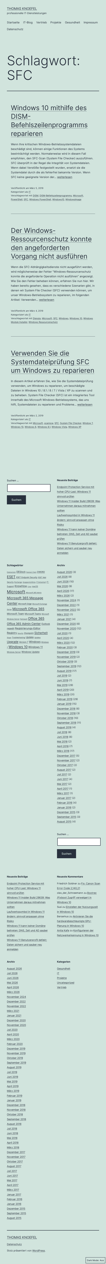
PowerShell (16, 199)
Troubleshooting (18, 637)
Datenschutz (15, 29)
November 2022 (66, 609)
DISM (35, 195)
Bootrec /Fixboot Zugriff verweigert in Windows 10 (77, 897)
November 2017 (66, 760)
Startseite (13, 22)
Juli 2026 (62, 576)
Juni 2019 (62, 680)
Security (20, 633)
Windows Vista (59, 426)
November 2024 (66, 600)
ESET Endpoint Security (26, 577)
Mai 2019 (62, 685)
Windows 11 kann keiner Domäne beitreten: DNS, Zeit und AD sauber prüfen (77, 534)
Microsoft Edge (25, 604)
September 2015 (66, 816)
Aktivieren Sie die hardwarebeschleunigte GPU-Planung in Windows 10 (75, 921)
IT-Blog (28, 22)
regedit (10, 628)
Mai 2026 (62, 586)
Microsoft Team (15, 613)
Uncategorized (65, 982)
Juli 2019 (62, 675)
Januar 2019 (64, 703)
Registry (12, 632)
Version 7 (23, 642)
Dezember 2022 (66, 605)
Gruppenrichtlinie (29, 582)
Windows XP (74, 426)
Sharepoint (29, 633)
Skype (9, 637)
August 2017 (64, 769)
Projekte (55, 22)
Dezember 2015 (66, 812)
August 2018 (64, 727)
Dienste (37, 318)
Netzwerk (23, 619)
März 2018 (63, 750)
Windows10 (58, 199)
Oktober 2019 (65, 661)
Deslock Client (31, 572)
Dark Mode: (93, 1260)
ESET (11, 577)
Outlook (45, 623)
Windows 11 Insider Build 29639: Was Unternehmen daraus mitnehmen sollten (78, 506)
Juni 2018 (62, 736)
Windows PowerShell (40, 199)
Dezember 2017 (66, 755)
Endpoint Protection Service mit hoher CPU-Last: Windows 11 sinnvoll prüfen (75, 491)
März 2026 (63, 595)
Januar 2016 (64, 807)
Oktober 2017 (65, 765)
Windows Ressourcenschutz (43, 322)
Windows (63, 318)
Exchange (18, 582)
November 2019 (66, 656)
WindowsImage (73, 199)
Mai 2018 (62, 741)
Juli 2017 (62, 774)
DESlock (21, 571)
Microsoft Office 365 (28, 609)
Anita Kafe (63, 930)
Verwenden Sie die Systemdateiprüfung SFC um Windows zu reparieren (52, 361)
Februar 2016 (64, 802)
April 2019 (63, 689)
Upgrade (12, 641)
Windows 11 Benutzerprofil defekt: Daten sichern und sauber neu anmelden (77, 548)
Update (30, 637)
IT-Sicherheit (41, 582)
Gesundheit (72, 22)
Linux (29, 586)
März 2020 (63, 642)
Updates (37, 637)
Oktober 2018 (65, 718)
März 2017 (63, 793)
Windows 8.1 (44, 426)
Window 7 (88, 423)
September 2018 (66, 722)
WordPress (38, 1250)
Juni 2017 (62, 779)
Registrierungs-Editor (27, 628)
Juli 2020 (62, 633)
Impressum (91, 22)
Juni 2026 (63, 581)
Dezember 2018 (66, 708)
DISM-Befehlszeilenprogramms (56, 195)
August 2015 (64, 821)
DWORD (41, 572)
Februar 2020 (65, 647)
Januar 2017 (64, 798)
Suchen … (13, 480)
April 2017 (62, 788)
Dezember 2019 (66, 652)
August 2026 (64, 572)
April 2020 (63, 638)
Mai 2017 (62, 783)
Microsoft (78, 195)
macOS (35, 586)
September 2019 (66, 666)
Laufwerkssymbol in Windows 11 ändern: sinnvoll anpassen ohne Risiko (76, 520)
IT (30, 191)
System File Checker (70, 423)
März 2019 (63, 694)
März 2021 (63, 614)
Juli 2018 (62, 732)
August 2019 (64, 670)
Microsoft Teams (33, 613)
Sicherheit (41, 632)
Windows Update (30, 651)
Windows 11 (35, 647)
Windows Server (14, 652)
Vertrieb (41, 22)
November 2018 (66, 713)
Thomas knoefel (22, 9)
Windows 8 (30, 426)
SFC (26, 199)
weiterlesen (64, 177)
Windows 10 (76, 318)
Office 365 (36, 618)
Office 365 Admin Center (24, 623)
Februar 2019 (64, 699)
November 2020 (66, 628)
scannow (48, 423)
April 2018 (63, 746)
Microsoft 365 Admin (34, 593)
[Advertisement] (28, 849)
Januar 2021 (64, 619)
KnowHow (21, 586)
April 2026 (63, 590)
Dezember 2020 (66, 623)
